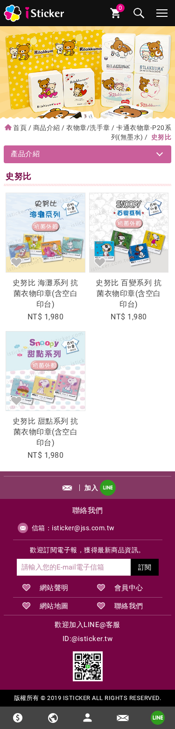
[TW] (52, 718)
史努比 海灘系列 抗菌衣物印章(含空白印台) (45, 293)
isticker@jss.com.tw (83, 528)
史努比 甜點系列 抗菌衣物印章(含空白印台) (45, 432)
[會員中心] (88, 714)
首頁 (20, 127)
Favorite (16, 262)
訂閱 (144, 567)
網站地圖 (54, 606)
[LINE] (157, 718)
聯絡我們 (128, 606)
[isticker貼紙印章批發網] (34, 13)
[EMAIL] (122, 718)
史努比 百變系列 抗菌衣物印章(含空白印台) (128, 293)
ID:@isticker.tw (88, 639)
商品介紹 (46, 127)
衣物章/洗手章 (88, 127)
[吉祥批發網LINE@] (87, 666)
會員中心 (128, 588)
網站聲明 (54, 588)
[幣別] (17, 718)
